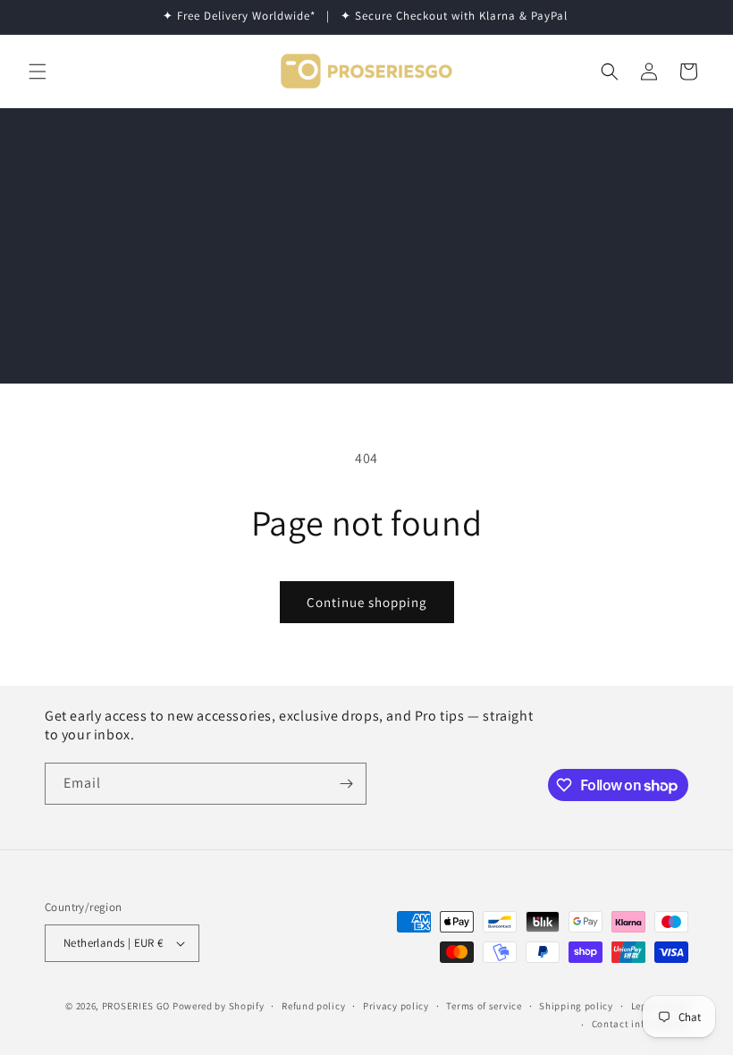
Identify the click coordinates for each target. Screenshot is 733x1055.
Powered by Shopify (219, 1006)
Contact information (640, 1023)
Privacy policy (396, 1006)
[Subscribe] (346, 784)
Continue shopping (367, 602)
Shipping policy (576, 1006)
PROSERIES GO (136, 1006)
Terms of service (483, 1006)
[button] (37, 71)
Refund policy (313, 1006)
